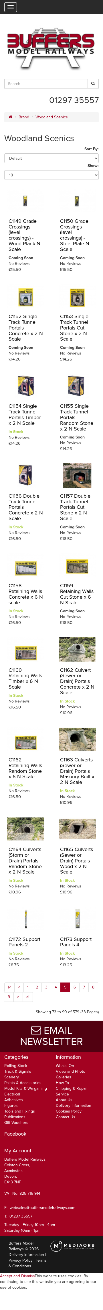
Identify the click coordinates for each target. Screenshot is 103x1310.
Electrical (12, 1094)
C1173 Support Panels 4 (76, 942)
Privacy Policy (21, 1260)
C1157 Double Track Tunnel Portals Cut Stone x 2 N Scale (75, 507)
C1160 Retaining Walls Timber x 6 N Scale (25, 678)
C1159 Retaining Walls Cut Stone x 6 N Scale (77, 593)
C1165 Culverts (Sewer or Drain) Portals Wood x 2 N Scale (76, 860)
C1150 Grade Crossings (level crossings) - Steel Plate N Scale (74, 235)
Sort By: (91, 149)
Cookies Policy (69, 1111)
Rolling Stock (15, 1065)
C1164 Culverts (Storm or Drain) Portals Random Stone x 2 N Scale (25, 860)
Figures (11, 1105)
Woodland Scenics (51, 117)
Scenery (11, 1077)
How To (62, 1082)
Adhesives (13, 1099)
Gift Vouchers (16, 1122)
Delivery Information (73, 1105)
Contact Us (65, 1117)
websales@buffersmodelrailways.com (42, 1207)
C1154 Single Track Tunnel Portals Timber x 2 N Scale (25, 414)
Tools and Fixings (19, 1111)
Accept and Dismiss (17, 1276)
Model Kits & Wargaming (25, 1088)
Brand (24, 117)
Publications (14, 1117)
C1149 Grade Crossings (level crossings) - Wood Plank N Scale (24, 235)
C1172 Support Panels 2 (24, 942)
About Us (64, 1099)
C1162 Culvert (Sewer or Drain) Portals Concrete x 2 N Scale (77, 681)
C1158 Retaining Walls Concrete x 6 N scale (26, 593)
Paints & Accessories (22, 1082)
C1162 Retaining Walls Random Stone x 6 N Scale (25, 768)
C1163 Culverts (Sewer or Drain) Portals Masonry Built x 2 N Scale (77, 771)
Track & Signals (17, 1071)
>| (27, 996)
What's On (65, 1065)
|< (9, 987)
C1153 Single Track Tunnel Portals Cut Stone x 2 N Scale (74, 327)
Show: (93, 165)
